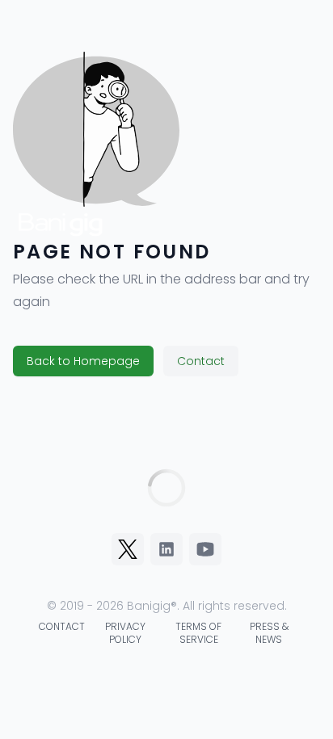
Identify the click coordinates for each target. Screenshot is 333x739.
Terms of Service (198, 633)
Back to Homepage (83, 361)
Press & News (269, 633)
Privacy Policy (125, 633)
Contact (201, 361)
